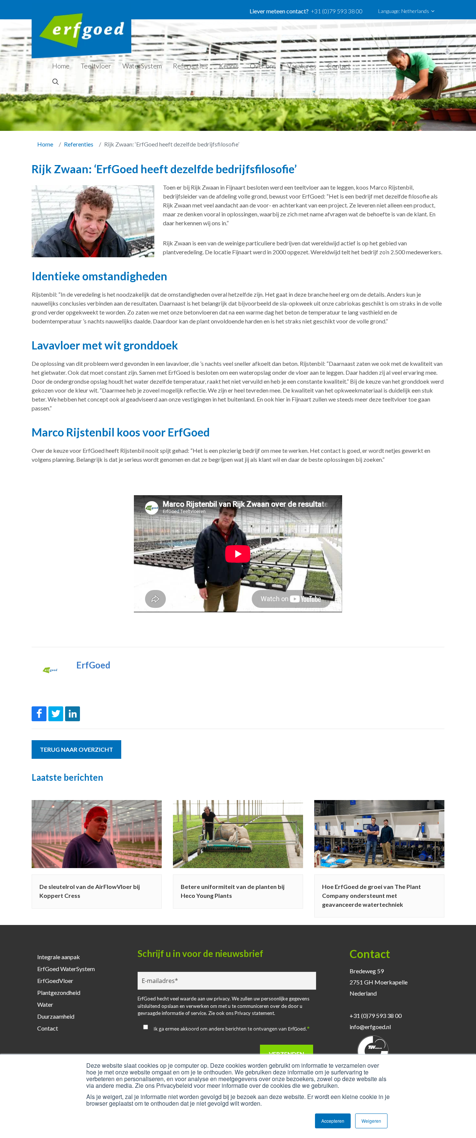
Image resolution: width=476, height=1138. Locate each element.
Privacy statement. (255, 1013)
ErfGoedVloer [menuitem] (55, 980)
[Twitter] (55, 713)
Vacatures (301, 66)
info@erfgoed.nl (370, 1026)
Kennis (229, 66)
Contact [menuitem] (47, 1028)
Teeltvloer (96, 66)
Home (61, 66)
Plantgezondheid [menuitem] (58, 992)
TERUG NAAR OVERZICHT (76, 749)
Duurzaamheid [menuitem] (55, 1016)
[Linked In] (72, 713)
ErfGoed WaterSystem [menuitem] (66, 968)
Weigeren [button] (371, 1121)
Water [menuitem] (45, 1004)
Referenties (190, 66)
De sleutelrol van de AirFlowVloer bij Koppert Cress (89, 891)
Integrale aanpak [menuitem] (58, 956)
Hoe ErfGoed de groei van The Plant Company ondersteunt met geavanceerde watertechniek (371, 895)
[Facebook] (39, 713)
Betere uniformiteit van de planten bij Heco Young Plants (232, 891)
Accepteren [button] (332, 1121)
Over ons (263, 66)
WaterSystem (142, 66)
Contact (339, 66)
